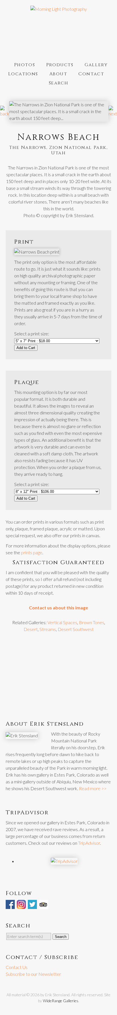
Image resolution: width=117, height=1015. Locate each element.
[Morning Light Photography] (58, 9)
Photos (24, 65)
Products (60, 65)
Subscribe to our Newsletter (33, 974)
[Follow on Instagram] (22, 905)
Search (58, 83)
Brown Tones (91, 622)
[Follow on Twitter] (33, 905)
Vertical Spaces (62, 622)
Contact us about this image (58, 607)
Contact (91, 74)
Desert (31, 629)
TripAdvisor (89, 843)
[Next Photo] (112, 113)
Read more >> (92, 788)
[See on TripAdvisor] (44, 905)
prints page (31, 552)
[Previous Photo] (4, 113)
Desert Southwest (76, 629)
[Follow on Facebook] (11, 905)
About (58, 74)
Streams (47, 629)
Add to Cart (25, 348)
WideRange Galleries (60, 1000)
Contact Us (17, 967)
